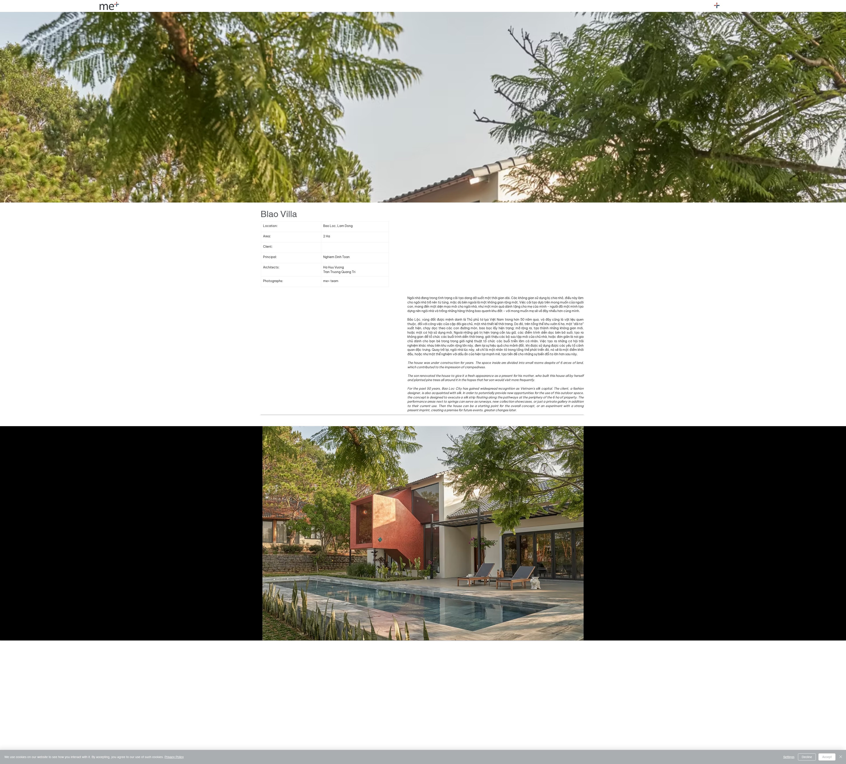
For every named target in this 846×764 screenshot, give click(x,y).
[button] (717, 5)
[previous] (8, 700)
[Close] (840, 756)
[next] (838, 700)
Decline (807, 757)
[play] (835, 636)
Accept (827, 757)
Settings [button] (788, 757)
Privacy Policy (174, 757)
